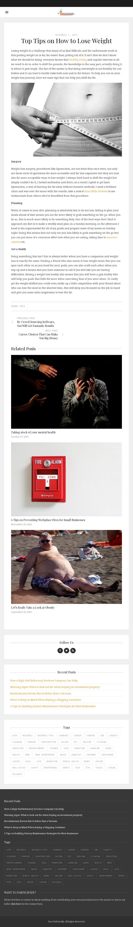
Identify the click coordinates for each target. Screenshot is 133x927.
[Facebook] (60, 650)
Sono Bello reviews (96, 191)
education (17, 748)
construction (48, 742)
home (27, 755)
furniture (79, 748)
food (66, 748)
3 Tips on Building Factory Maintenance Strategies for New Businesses (53, 706)
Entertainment (37, 748)
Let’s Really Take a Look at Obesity (33, 607)
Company (32, 742)
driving (87, 742)
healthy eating (78, 59)
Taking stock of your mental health (33, 432)
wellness (17, 774)
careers (91, 735)
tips (87, 768)
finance (54, 748)
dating (65, 742)
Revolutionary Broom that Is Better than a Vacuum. (41, 693)
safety (34, 768)
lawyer (16, 761)
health (16, 755)
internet (91, 755)
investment (108, 755)
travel (99, 768)
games (108, 748)
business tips (46, 735)
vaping (112, 768)
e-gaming (102, 742)
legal (28, 761)
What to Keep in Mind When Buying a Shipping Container (45, 699)
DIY (76, 742)
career (77, 735)
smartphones (50, 768)
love (39, 761)
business (27, 735)
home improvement (45, 755)
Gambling (95, 748)
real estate (19, 768)
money (87, 761)
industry (76, 755)
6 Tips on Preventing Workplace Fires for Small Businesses (48, 520)
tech (77, 768)
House (63, 755)
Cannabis (64, 735)
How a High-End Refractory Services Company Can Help (44, 680)
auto (14, 735)
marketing (52, 761)
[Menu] (7, 12)
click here (16, 903)
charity (113, 735)
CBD (102, 735)
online (99, 761)
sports (66, 768)
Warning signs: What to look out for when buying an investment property (55, 687)
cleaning (17, 742)
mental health (71, 761)
